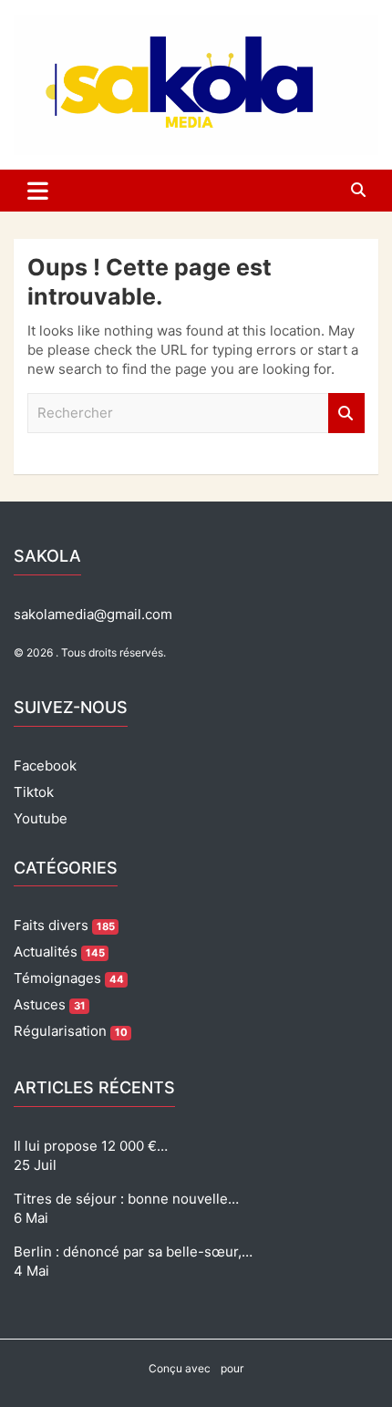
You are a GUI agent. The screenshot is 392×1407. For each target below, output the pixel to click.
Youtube (40, 818)
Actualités (59, 951)
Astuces (50, 1004)
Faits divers (64, 925)
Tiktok (34, 792)
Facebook (45, 765)
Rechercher (346, 413)
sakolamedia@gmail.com (93, 614)
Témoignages (69, 978)
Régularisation (71, 1031)
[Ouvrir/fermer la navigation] (38, 191)
